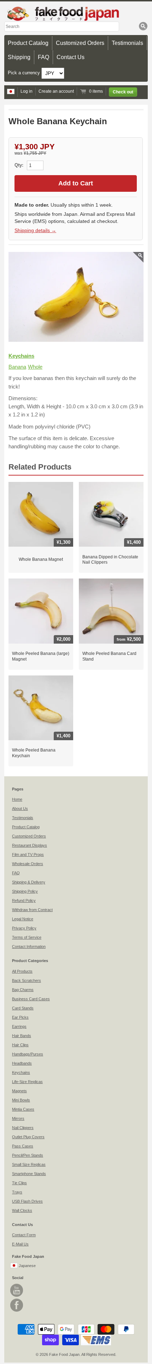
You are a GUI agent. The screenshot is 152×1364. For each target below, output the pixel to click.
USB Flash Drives (27, 1201)
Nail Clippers (23, 1128)
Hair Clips (20, 1045)
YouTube (16, 1290)
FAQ (43, 57)
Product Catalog (28, 43)
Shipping (19, 57)
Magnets (19, 1091)
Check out (123, 92)
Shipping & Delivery (28, 882)
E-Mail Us (20, 1244)
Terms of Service (26, 937)
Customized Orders (80, 43)
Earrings (19, 1026)
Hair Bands (21, 1036)
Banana (17, 367)
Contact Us (70, 57)
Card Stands (23, 1008)
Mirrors (18, 1118)
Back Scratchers (26, 980)
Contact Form (24, 1235)
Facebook (16, 1305)
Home (17, 799)
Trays (17, 1192)
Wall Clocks (22, 1210)
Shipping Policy (25, 891)
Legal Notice (22, 919)
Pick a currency (24, 72)
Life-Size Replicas (27, 1082)
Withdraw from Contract (32, 910)
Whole (35, 367)
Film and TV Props (28, 854)
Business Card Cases (31, 999)
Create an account (56, 91)
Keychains (21, 356)
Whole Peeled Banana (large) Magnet (40, 656)
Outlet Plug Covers (28, 1137)
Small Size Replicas (29, 1164)
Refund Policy (24, 900)
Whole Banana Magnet (41, 559)
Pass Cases (22, 1146)
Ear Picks (20, 1017)
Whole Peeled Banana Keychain (33, 753)
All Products (22, 971)
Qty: (19, 165)
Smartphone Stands (29, 1174)
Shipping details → (35, 230)
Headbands (22, 1063)
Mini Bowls (21, 1100)
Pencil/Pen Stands (27, 1155)
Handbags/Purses (27, 1054)
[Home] (76, 14)
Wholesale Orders (27, 864)
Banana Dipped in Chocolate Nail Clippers (110, 559)
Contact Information (29, 946)
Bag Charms (23, 990)
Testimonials (127, 43)
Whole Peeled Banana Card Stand (109, 656)
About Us (20, 808)
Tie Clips (19, 1183)
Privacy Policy (24, 928)
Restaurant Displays (29, 845)
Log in (27, 91)
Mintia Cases (23, 1109)
